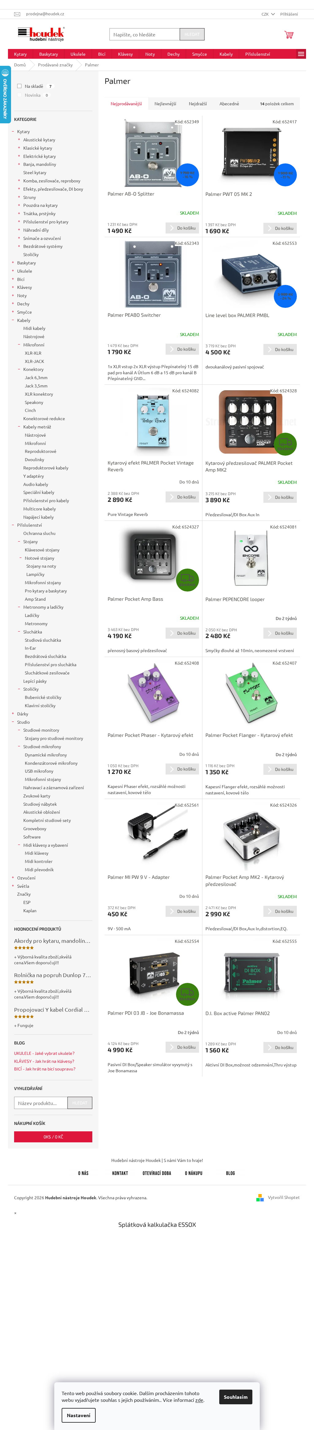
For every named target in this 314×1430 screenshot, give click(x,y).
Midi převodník (39, 869)
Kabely (23, 320)
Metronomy (36, 623)
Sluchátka (32, 631)
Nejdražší (198, 103)
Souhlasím (236, 1397)
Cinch (30, 410)
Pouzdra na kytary (40, 205)
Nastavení (78, 1415)
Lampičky (35, 574)
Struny (29, 197)
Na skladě (38, 86)
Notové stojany (39, 558)
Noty (22, 295)
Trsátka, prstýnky (39, 213)
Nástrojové (33, 336)
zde (199, 1400)
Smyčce (24, 312)
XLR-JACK (34, 361)
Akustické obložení (41, 812)
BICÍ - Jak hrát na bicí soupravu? (44, 1068)
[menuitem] (20, 54)
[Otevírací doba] (157, 1172)
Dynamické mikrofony (46, 754)
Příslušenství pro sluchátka (50, 664)
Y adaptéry (33, 476)
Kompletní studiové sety (47, 820)
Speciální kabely (38, 492)
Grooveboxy (34, 828)
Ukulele (24, 271)
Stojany (30, 541)
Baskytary (26, 262)
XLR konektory (39, 394)
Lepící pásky (35, 681)
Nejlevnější (165, 103)
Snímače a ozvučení (42, 238)
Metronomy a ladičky (43, 607)
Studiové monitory (41, 730)
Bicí (21, 279)
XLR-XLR (33, 353)
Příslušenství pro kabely (46, 500)
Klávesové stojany (42, 549)
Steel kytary (34, 172)
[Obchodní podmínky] (193, 1172)
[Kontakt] (120, 1172)
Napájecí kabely (38, 517)
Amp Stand (35, 599)
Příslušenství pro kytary (45, 221)
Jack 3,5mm (36, 385)
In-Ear (30, 648)
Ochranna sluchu (39, 533)
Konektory (33, 369)
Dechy (23, 303)
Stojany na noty (41, 566)
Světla (23, 886)
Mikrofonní (33, 344)
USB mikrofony (39, 771)
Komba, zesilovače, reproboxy (51, 180)
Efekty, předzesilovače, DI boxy (53, 189)
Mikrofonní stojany (43, 582)
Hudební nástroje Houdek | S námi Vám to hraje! (157, 1160)
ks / (53, 1136)
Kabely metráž (37, 426)
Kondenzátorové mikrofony (51, 763)
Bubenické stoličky (43, 697)
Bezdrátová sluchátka (45, 656)
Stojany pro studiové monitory (54, 738)
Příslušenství (29, 525)
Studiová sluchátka (43, 640)
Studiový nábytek (40, 804)
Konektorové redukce (44, 418)
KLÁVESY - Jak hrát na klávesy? (44, 1061)
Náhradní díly (36, 230)
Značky (24, 894)
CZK (266, 14)
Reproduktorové (40, 451)
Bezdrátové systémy (43, 246)
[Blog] (230, 1172)
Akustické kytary (39, 139)
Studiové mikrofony (42, 746)
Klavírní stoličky (40, 705)
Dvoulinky (34, 459)
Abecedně (229, 103)
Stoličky (31, 254)
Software (32, 836)
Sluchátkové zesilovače (47, 672)
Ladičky (32, 615)
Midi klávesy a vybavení (45, 845)
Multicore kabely (39, 508)
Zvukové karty (36, 795)
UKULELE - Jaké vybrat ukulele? (44, 1053)
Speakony (34, 402)
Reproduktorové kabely (45, 467)
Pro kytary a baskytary (46, 590)
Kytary (23, 131)
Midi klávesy (36, 853)
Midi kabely (34, 328)
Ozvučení (26, 877)
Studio (23, 722)
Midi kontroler (38, 861)
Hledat (192, 34)
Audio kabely (35, 484)
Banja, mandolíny (39, 164)
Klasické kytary (37, 148)
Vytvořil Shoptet (284, 1197)
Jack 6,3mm (36, 377)
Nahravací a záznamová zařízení (53, 787)
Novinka (36, 95)
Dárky (22, 713)
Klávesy (24, 287)
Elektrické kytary (39, 156)
